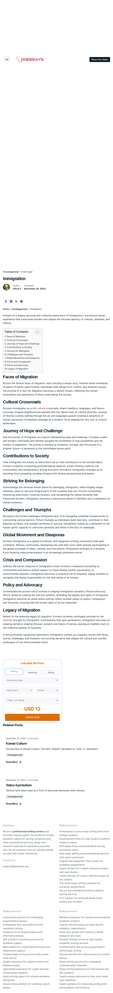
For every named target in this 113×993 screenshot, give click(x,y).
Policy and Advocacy (17, 365)
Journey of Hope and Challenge (23, 343)
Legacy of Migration (18, 368)
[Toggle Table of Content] (36, 332)
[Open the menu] (7, 59)
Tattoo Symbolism (19, 785)
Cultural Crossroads (17, 340)
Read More (12, 762)
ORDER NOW (32, 717)
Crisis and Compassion (19, 361)
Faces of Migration (15, 336)
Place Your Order (100, 59)
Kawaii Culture (16, 743)
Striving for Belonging (18, 351)
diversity (8, 620)
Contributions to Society (19, 347)
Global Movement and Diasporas (23, 358)
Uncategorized (11, 271)
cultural (41, 408)
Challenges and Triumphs (20, 354)
